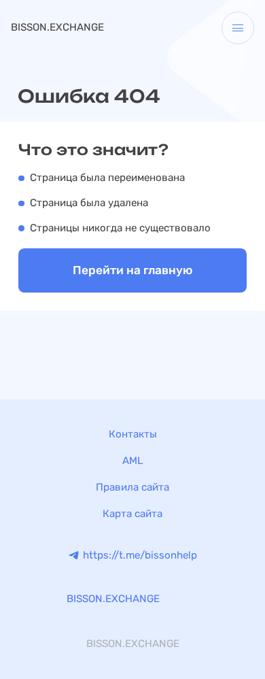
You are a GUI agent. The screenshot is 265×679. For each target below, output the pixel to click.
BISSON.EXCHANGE (57, 27)
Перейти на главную (132, 270)
